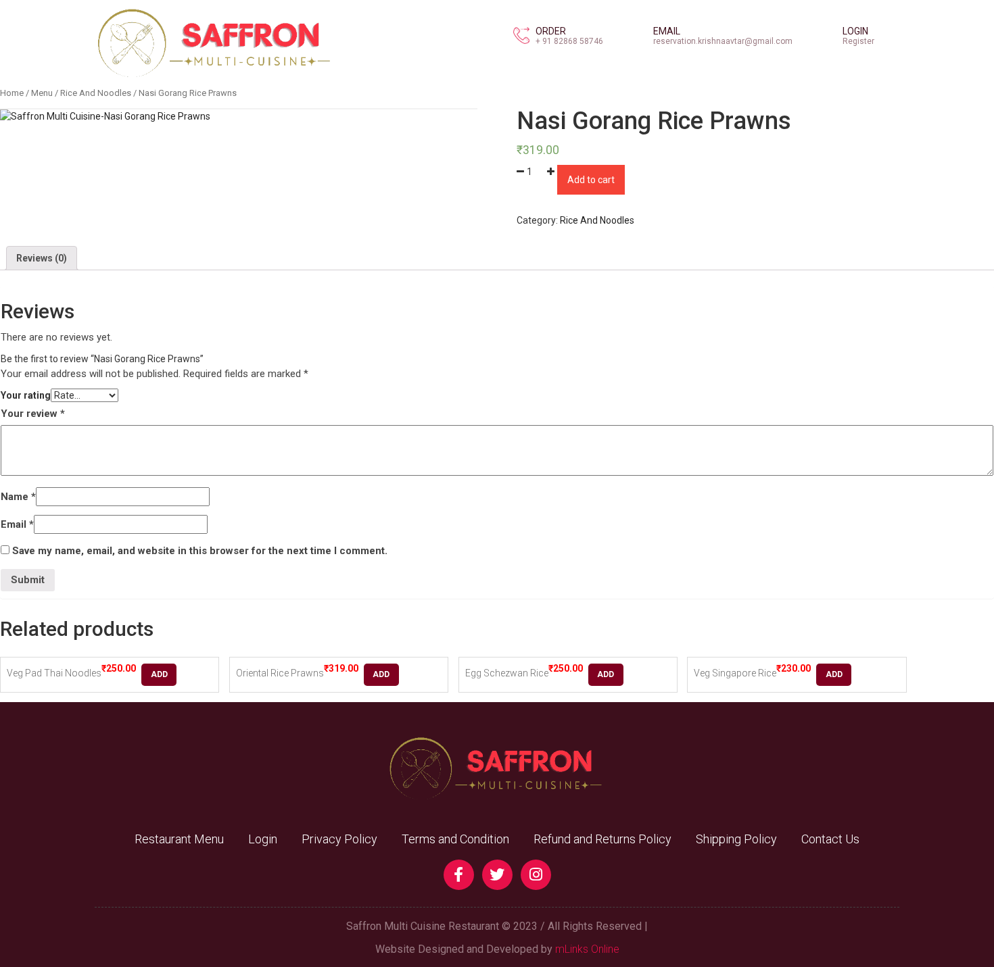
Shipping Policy (736, 839)
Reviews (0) (41, 258)
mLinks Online (587, 949)
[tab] (41, 258)
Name (18, 497)
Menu (42, 93)
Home (12, 93)
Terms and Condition (455, 839)
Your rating (26, 395)
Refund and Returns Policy (602, 839)
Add (159, 674)
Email (17, 524)
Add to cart (591, 179)
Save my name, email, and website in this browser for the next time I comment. (199, 551)
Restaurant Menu (179, 839)
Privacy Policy (339, 839)
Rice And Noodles (95, 93)
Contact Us (830, 839)
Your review (33, 413)
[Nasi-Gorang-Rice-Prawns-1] (105, 116)
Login (262, 839)
